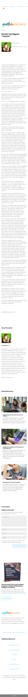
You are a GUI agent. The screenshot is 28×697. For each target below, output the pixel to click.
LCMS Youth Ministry (14, 645)
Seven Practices (7, 632)
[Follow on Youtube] (26, 628)
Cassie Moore (16, 43)
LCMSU (14, 659)
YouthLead (14, 654)
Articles (3, 30)
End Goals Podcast (14, 669)
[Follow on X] (23, 628)
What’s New (5, 6)
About (12, 632)
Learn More (6, 598)
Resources (13, 6)
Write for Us (18, 632)
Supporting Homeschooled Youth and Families (13, 415)
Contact (23, 632)
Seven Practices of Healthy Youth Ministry (14, 592)
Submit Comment (19, 546)
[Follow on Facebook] (20, 628)
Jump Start (21, 6)
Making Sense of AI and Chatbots (11, 482)
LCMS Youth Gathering (14, 650)
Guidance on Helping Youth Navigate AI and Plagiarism (13, 447)
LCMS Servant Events (14, 664)
